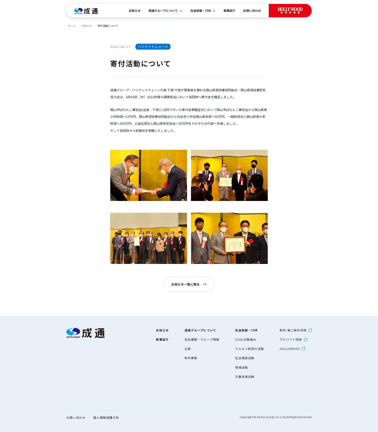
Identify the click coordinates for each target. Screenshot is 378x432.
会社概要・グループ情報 (201, 339)
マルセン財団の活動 (249, 349)
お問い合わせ (252, 10)
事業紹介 (229, 10)
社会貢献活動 (244, 358)
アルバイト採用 (291, 339)
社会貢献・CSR (200, 10)
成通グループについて (163, 10)
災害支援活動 (244, 377)
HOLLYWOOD (290, 349)
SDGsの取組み (245, 339)
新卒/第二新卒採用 (293, 330)
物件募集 (190, 358)
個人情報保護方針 (106, 417)
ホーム (72, 26)
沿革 (187, 349)
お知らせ (135, 10)
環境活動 (241, 367)
